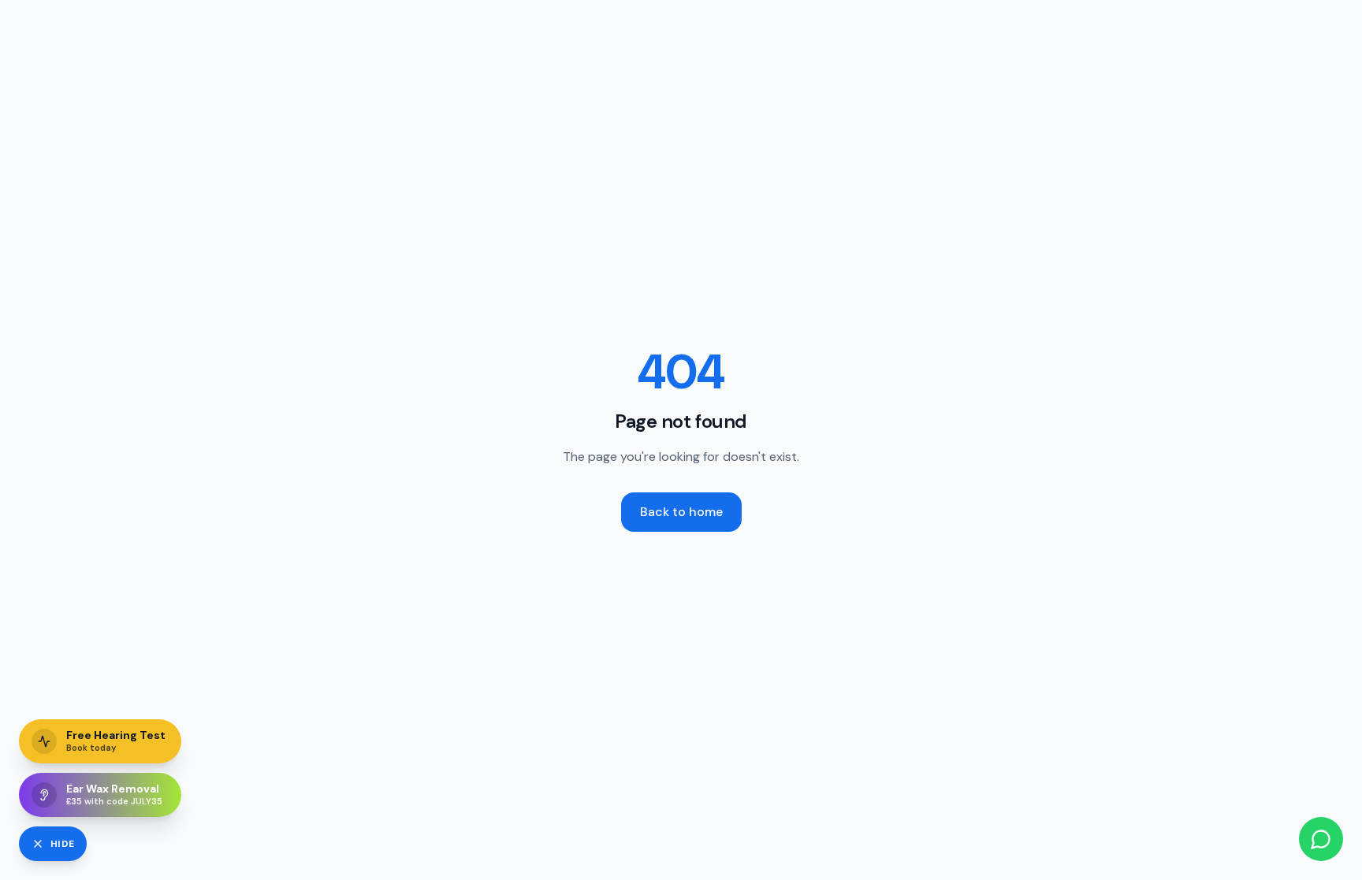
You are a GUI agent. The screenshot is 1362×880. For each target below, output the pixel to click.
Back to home (681, 511)
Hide (62, 843)
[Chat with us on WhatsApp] (1321, 839)
